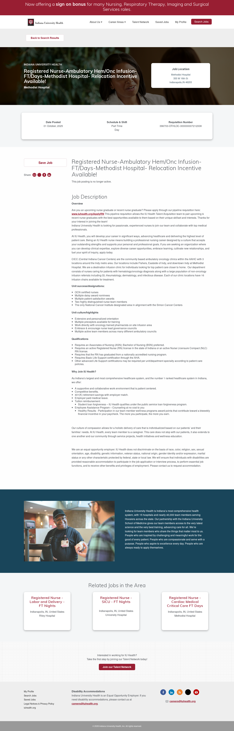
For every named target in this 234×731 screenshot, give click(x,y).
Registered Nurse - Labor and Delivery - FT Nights (47, 601)
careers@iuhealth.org (85, 703)
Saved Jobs (162, 22)
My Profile (180, 22)
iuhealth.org (30, 707)
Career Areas (116, 22)
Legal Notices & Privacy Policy (39, 703)
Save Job (45, 162)
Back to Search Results (45, 38)
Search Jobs (201, 21)
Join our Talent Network (117, 667)
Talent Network (140, 22)
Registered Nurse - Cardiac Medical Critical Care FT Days (185, 601)
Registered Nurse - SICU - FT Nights (116, 599)
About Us (95, 22)
